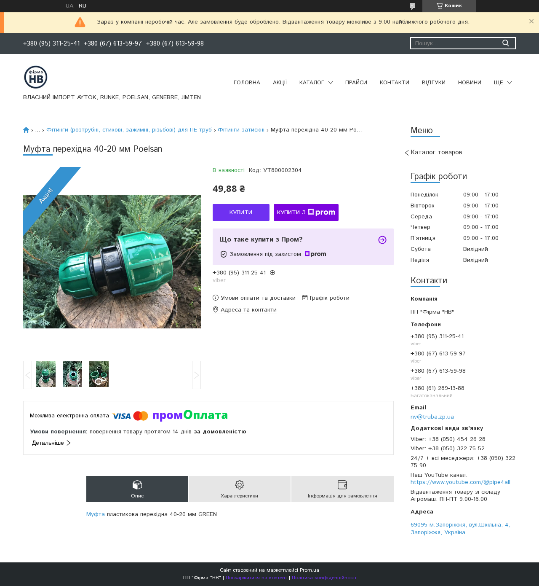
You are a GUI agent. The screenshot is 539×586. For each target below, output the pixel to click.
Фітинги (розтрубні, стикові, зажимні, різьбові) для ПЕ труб (129, 130)
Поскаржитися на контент (256, 577)
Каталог (311, 83)
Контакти (394, 83)
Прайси (356, 83)
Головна (247, 83)
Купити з (291, 212)
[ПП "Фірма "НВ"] (35, 77)
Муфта (95, 514)
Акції (280, 83)
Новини (469, 83)
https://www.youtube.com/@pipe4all (460, 482)
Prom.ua (309, 570)
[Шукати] (505, 43)
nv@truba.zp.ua (432, 417)
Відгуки (434, 83)
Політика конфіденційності (324, 577)
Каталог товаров (436, 152)
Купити (240, 212)
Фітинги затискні (241, 130)
